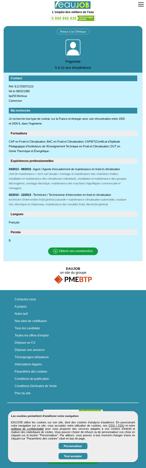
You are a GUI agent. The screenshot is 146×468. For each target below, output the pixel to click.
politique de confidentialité (27, 428)
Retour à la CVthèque (73, 31)
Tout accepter (73, 456)
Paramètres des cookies (31, 371)
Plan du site (23, 393)
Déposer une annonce (30, 349)
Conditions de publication (32, 378)
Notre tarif (21, 313)
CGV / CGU (116, 425)
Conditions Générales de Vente (36, 386)
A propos (21, 306)
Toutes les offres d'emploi (32, 335)
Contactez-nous (25, 299)
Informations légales (28, 364)
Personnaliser (73, 446)
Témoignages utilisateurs (32, 357)
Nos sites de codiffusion (31, 321)
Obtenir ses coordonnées (75, 251)
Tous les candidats (27, 328)
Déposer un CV (25, 342)
